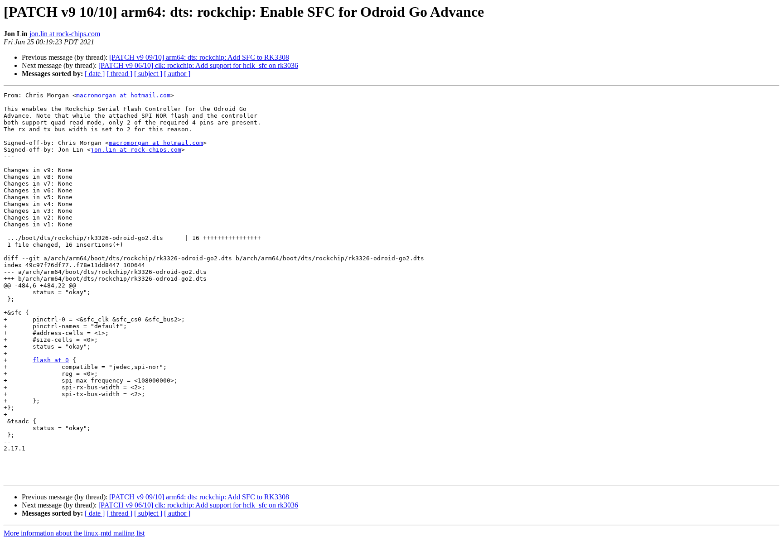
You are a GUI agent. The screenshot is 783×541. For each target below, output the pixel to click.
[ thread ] (119, 73)
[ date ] (95, 73)
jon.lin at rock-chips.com (64, 34)
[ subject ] (148, 73)
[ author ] (177, 73)
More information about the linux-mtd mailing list (74, 533)
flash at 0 (51, 360)
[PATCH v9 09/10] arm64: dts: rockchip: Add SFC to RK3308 (199, 57)
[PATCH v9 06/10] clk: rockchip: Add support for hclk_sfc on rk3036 (198, 65)
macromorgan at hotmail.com (123, 95)
